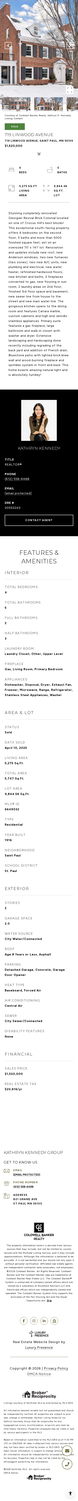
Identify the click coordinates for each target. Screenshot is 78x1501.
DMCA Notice (39, 1374)
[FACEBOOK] (23, 1321)
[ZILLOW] (54, 1321)
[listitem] (43, 1203)
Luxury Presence (39, 1347)
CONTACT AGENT (39, 520)
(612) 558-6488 (17, 479)
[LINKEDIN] (44, 1321)
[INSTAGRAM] (34, 1321)
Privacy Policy (56, 1368)
